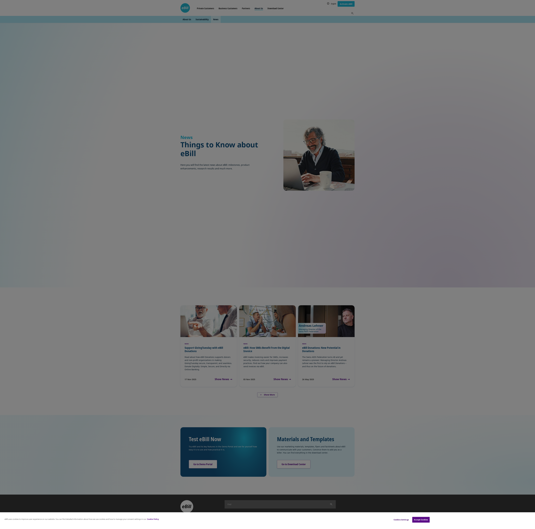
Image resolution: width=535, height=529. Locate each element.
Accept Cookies (421, 519)
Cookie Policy (153, 519)
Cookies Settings (401, 519)
